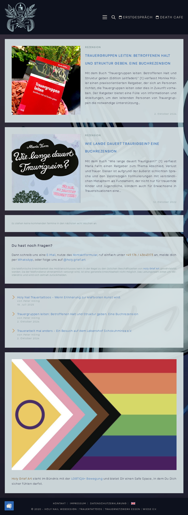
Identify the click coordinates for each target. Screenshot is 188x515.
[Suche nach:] (112, 17)
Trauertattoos (90, 509)
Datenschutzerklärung (108, 503)
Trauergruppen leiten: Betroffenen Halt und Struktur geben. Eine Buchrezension (77, 314)
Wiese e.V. (150, 509)
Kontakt (59, 503)
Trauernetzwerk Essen (122, 509)
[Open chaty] (9, 505)
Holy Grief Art (151, 268)
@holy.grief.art (75, 260)
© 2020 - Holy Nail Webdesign (54, 509)
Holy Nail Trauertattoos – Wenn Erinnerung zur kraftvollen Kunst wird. (69, 297)
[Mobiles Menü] (105, 17)
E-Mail (51, 255)
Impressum (78, 503)
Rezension (93, 47)
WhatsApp (25, 260)
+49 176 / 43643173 (139, 255)
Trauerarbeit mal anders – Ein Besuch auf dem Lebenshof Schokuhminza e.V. (74, 331)
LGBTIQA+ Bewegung (87, 479)
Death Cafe (171, 17)
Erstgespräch (137, 17)
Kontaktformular (85, 255)
